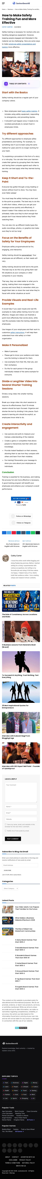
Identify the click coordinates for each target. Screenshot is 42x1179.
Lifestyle (25, 1086)
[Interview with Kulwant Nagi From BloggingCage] (21, 722)
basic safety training (29, 111)
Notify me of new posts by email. (18, 831)
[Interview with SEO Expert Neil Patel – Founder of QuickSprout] (21, 753)
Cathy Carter (7, 27)
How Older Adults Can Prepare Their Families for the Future (27, 908)
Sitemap (12, 1173)
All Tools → (31, 1120)
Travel (25, 1090)
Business (10, 9)
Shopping (25, 1098)
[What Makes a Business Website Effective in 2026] (7, 920)
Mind (33, 1094)
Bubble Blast (6, 1129)
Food (24, 1094)
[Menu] (3, 3)
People (16, 1086)
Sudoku (15, 1129)
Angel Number (7, 1118)
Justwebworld (22, 1171)
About (7, 1157)
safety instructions (17, 332)
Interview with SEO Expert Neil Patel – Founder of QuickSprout (21, 767)
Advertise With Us (28, 1157)
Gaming (34, 1090)
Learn (6, 1086)
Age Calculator (7, 1111)
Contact (15, 1157)
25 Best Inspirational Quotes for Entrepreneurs (15, 706)
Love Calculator (7, 1113)
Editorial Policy (28, 1163)
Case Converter (32, 1111)
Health (7, 1090)
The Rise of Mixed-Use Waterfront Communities (25, 930)
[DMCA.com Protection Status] (21, 1028)
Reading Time (20, 1113)
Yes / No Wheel (7, 1131)
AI (33, 1098)
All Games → (19, 1131)
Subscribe (7, 870)
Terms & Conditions (12, 1163)
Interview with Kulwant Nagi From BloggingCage (16, 737)
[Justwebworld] (21, 3)
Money (35, 1082)
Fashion (7, 1094)
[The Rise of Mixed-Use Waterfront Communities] (7, 931)
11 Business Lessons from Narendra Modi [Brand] (18, 646)
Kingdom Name (19, 1120)
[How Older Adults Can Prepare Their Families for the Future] (7, 909)
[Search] (39, 3)
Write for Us (21, 1166)
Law (6, 1098)
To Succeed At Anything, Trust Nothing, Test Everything (20, 676)
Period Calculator (8, 1115)
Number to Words (22, 1115)
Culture (35, 1086)
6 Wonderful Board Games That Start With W (25, 956)
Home (4, 9)
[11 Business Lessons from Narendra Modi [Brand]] (21, 631)
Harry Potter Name (20, 1118)
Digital (26, 1082)
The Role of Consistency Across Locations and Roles (19, 615)
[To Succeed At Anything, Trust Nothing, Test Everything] (21, 661)
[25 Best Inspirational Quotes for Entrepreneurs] (21, 692)
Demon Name (6, 1120)
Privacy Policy (25, 1160)
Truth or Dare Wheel (28, 1129)
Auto (16, 1094)
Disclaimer (13, 1160)
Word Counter (19, 1111)
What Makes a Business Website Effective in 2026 (25, 919)
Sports (15, 1098)
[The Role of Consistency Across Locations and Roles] (21, 601)
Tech (6, 1082)
